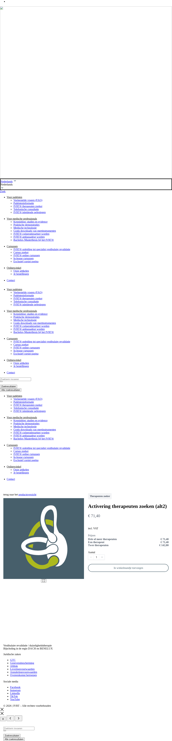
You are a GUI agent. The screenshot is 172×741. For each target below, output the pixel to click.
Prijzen (91, 535)
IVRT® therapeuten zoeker (27, 206)
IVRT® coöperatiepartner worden (31, 233)
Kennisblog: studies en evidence (30, 221)
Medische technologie (25, 227)
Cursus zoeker (21, 252)
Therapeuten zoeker (100, 496)
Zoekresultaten (12, 735)
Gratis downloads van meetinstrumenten (34, 230)
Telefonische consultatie (26, 209)
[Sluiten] (3, 719)
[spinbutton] (96, 557)
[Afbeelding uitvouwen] (43, 581)
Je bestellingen (21, 273)
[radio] (128, 539)
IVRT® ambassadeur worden (29, 236)
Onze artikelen (21, 270)
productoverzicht (27, 494)
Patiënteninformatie (23, 203)
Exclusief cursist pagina (25, 261)
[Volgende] (18, 718)
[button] (86, 184)
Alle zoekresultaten (14, 739)
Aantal (91, 552)
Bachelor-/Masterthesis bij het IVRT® (33, 239)
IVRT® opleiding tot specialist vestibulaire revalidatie (41, 249)
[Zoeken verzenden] (4, 730)
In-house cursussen (23, 258)
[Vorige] (10, 718)
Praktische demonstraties (26, 224)
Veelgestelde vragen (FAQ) (27, 200)
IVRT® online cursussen (26, 255)
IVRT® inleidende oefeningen (29, 212)
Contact (11, 280)
